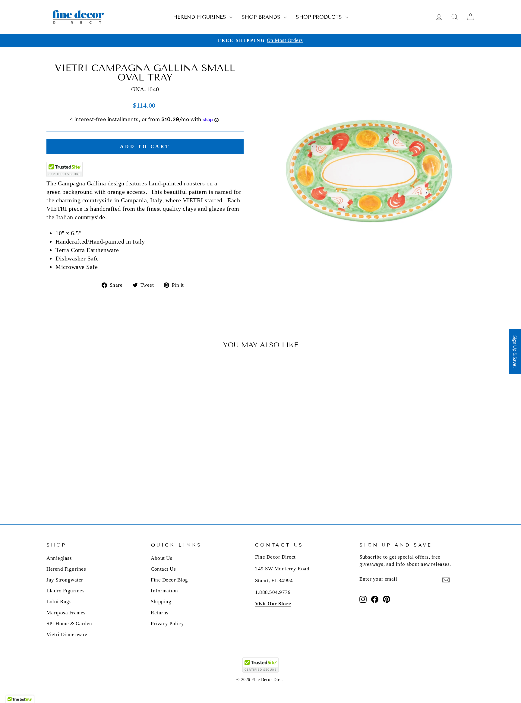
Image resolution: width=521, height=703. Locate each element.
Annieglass (59, 558)
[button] (515, 351)
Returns (160, 613)
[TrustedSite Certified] (64, 169)
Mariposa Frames (66, 613)
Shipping (161, 601)
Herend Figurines (200, 17)
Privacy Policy (167, 623)
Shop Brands (262, 17)
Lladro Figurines (65, 591)
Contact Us (163, 569)
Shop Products (320, 17)
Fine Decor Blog (169, 580)
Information (164, 591)
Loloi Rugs (58, 601)
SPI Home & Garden (69, 623)
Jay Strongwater (64, 580)
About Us (161, 558)
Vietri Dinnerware (66, 634)
